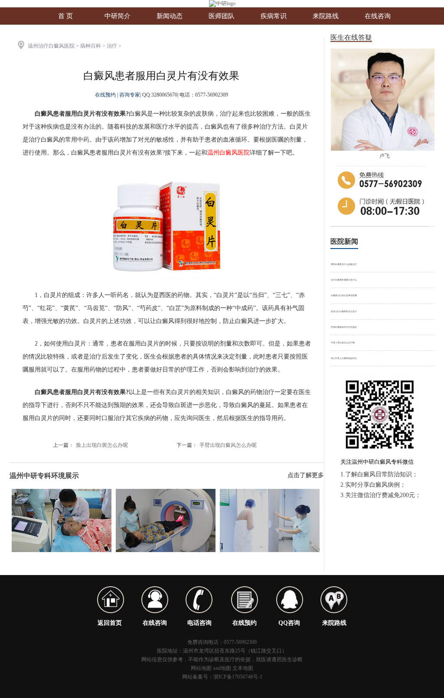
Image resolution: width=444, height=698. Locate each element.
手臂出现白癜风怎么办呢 (228, 445)
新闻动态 (170, 16)
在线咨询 (378, 16)
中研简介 (117, 16)
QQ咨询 (289, 623)
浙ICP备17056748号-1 (237, 677)
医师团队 (222, 16)
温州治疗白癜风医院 (51, 46)
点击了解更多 (305, 475)
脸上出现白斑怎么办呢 (102, 445)
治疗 (112, 46)
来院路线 (326, 16)
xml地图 (222, 668)
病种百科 (90, 46)
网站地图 (201, 668)
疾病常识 (274, 16)
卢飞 (384, 156)
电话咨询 (199, 623)
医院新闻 (344, 241)
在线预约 (106, 95)
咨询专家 (129, 95)
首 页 (65, 16)
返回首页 (110, 623)
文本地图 (242, 668)
